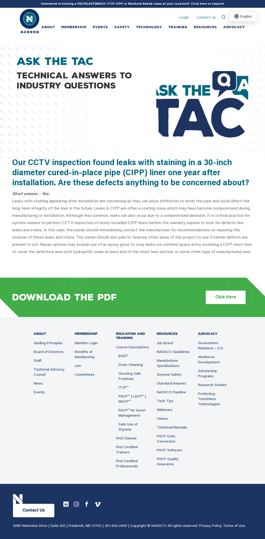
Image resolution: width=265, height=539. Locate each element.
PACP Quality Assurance (168, 461)
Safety (122, 27)
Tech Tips (165, 401)
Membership (74, 27)
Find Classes (126, 438)
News (38, 384)
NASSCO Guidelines (173, 352)
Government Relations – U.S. (211, 346)
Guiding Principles (48, 343)
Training (178, 27)
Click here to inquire (207, 3)
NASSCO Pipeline (171, 392)
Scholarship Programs (207, 374)
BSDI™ (123, 356)
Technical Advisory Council (49, 372)
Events (39, 392)
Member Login (86, 343)
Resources (205, 27)
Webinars (164, 410)
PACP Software (169, 450)
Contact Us (206, 17)
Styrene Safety (169, 375)
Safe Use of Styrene (128, 427)
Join (78, 366)
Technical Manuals (172, 428)
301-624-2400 (116, 526)
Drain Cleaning (131, 365)
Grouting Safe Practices (130, 376)
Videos (162, 419)
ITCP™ (124, 388)
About (48, 27)
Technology (149, 27)
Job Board (165, 343)
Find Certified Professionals (127, 464)
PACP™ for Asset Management (132, 413)
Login (184, 17)
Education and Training (130, 336)
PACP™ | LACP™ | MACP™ (132, 399)
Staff (37, 361)
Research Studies (212, 385)
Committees (84, 375)
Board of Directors (49, 352)
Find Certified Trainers (127, 450)
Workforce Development (209, 360)
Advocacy (234, 27)
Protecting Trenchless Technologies (209, 399)
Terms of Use (234, 526)
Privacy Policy (210, 526)
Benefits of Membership (85, 354)
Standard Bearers (171, 384)
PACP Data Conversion (166, 439)
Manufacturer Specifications (168, 363)
